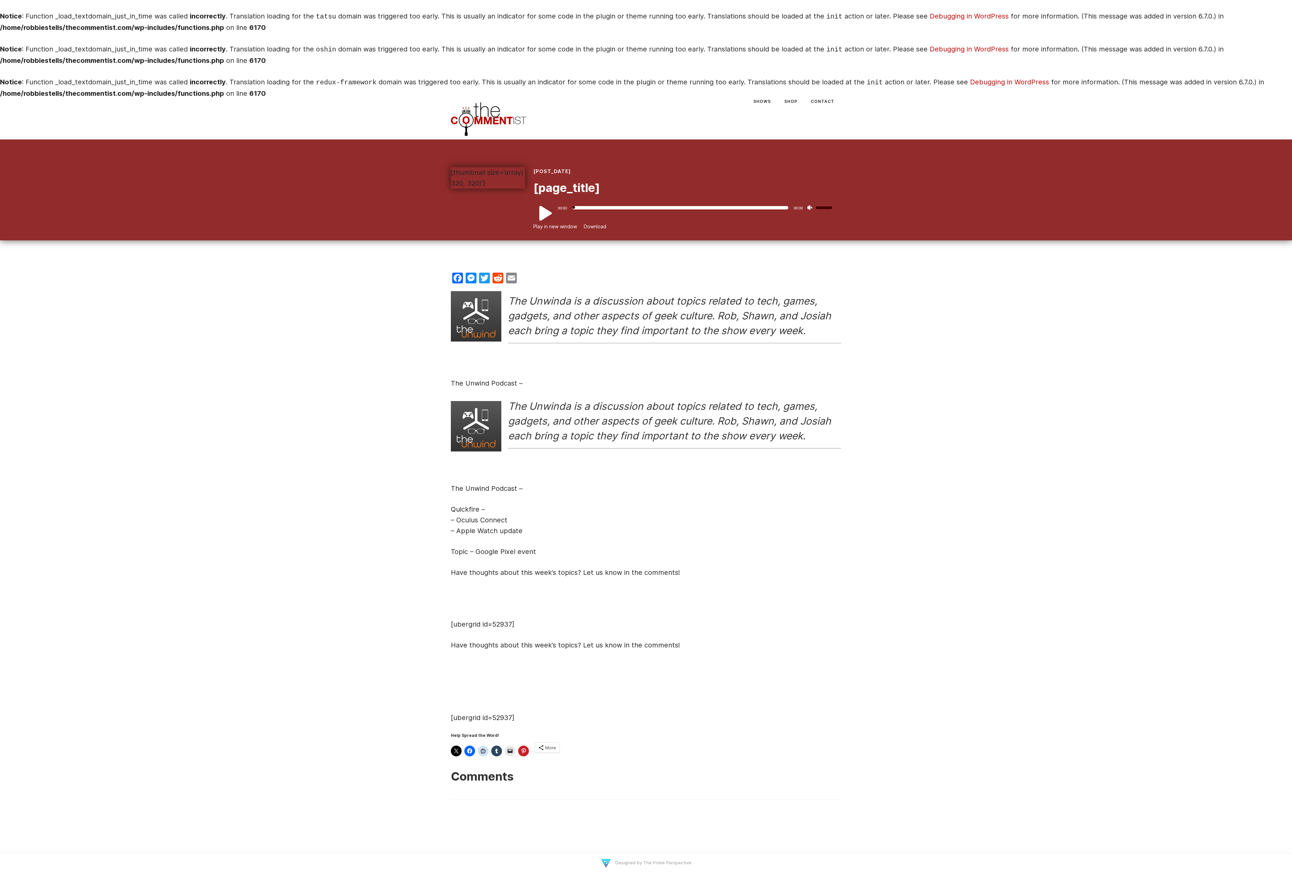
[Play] (542, 213)
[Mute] (809, 207)
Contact (822, 101)
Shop (790, 101)
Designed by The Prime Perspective (652, 862)
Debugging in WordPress (969, 16)
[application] (685, 207)
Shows (762, 101)
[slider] (825, 207)
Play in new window (555, 226)
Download (595, 226)
